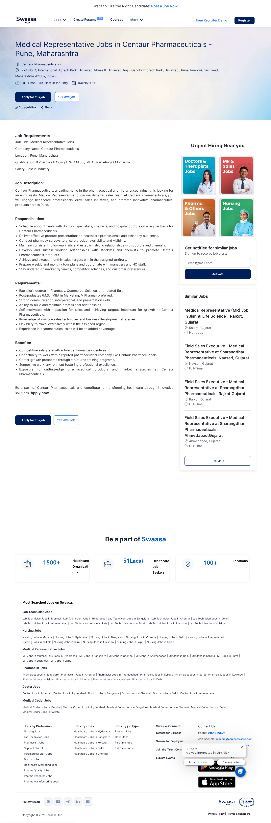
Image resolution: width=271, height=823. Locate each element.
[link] (26, 20)
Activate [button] (217, 274)
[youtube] (58, 801)
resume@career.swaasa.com (234, 739)
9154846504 (216, 732)
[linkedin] (78, 801)
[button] (244, 20)
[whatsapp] (48, 801)
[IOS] (216, 781)
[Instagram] (88, 801)
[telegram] (68, 801)
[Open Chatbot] (240, 772)
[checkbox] (67, 97)
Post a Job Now (164, 6)
